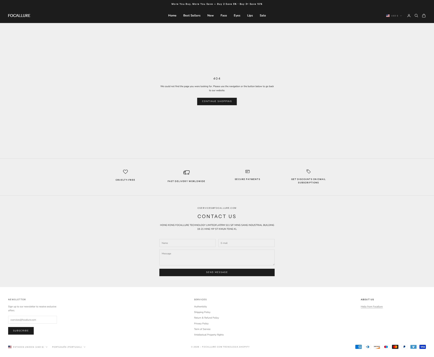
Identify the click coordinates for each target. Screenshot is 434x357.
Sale (263, 15)
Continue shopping (217, 101)
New (210, 15)
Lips (250, 15)
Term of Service (202, 329)
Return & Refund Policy (206, 317)
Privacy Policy (201, 323)
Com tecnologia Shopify (233, 347)
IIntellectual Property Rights (209, 334)
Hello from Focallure (372, 306)
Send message (217, 272)
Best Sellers (192, 15)
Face (224, 15)
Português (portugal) (67, 347)
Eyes (237, 15)
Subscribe (21, 330)
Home (172, 15)
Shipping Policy (202, 312)
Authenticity (200, 306)
